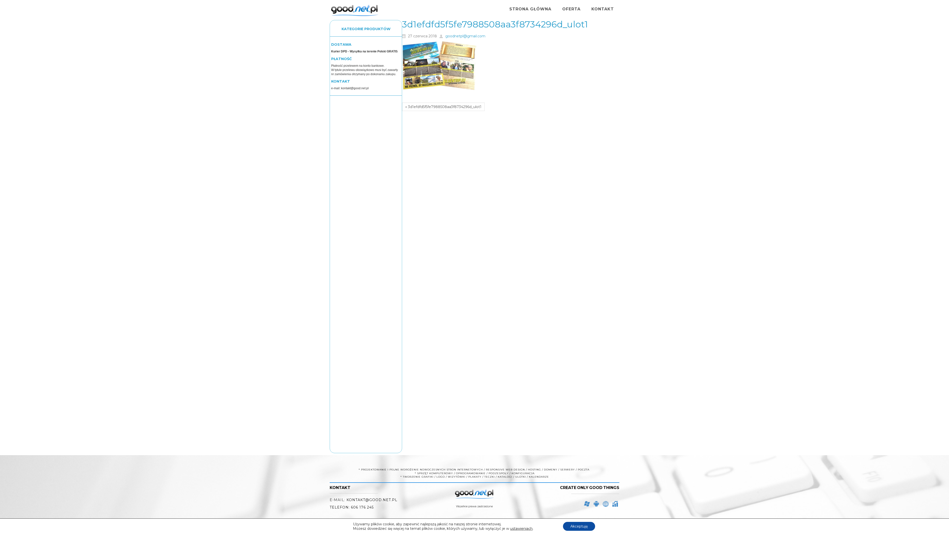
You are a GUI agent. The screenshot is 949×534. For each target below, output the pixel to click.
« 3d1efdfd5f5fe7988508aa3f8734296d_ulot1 (443, 107)
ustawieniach (521, 528)
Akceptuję (579, 526)
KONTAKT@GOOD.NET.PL (371, 500)
